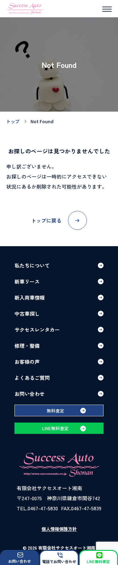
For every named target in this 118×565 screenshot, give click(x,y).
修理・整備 (27, 345)
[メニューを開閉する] (107, 9)
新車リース (27, 281)
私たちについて (32, 265)
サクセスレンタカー (37, 329)
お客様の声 (27, 361)
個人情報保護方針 (59, 529)
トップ (13, 121)
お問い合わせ (29, 393)
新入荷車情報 (29, 297)
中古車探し (27, 313)
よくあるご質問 (32, 377)
